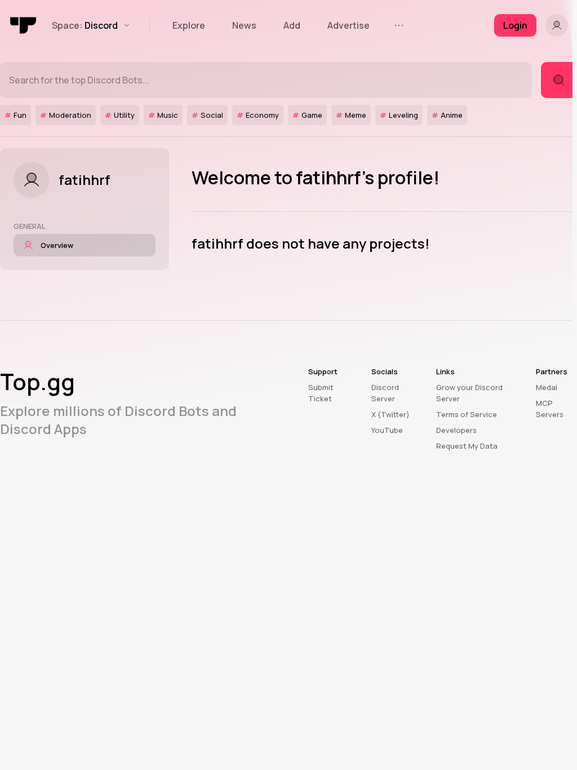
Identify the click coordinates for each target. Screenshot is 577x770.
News (244, 25)
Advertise (348, 25)
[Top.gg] (23, 25)
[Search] (559, 80)
